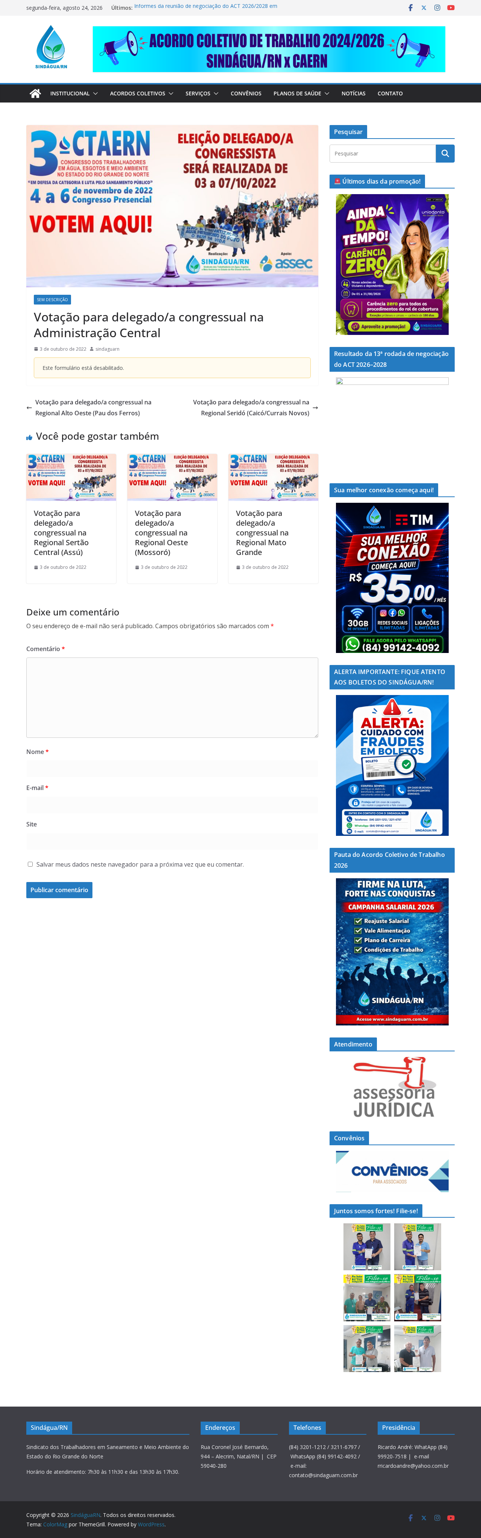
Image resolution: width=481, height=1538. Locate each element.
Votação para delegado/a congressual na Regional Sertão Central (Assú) (61, 532)
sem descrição (52, 299)
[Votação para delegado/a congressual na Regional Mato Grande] (273, 459)
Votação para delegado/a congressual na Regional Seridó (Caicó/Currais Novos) (251, 407)
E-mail (37, 788)
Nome (37, 752)
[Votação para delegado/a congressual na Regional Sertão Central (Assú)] (71, 459)
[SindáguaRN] (35, 93)
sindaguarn (107, 349)
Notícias (354, 93)
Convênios (246, 93)
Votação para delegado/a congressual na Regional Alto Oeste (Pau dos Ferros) (93, 407)
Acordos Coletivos (137, 93)
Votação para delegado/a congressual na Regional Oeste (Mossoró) (161, 532)
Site (31, 824)
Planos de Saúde (297, 93)
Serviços (198, 93)
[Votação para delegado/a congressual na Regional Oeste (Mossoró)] (172, 459)
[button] (94, 93)
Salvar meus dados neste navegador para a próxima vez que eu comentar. (140, 864)
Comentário (45, 649)
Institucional (70, 93)
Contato (390, 93)
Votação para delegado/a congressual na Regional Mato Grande (262, 532)
